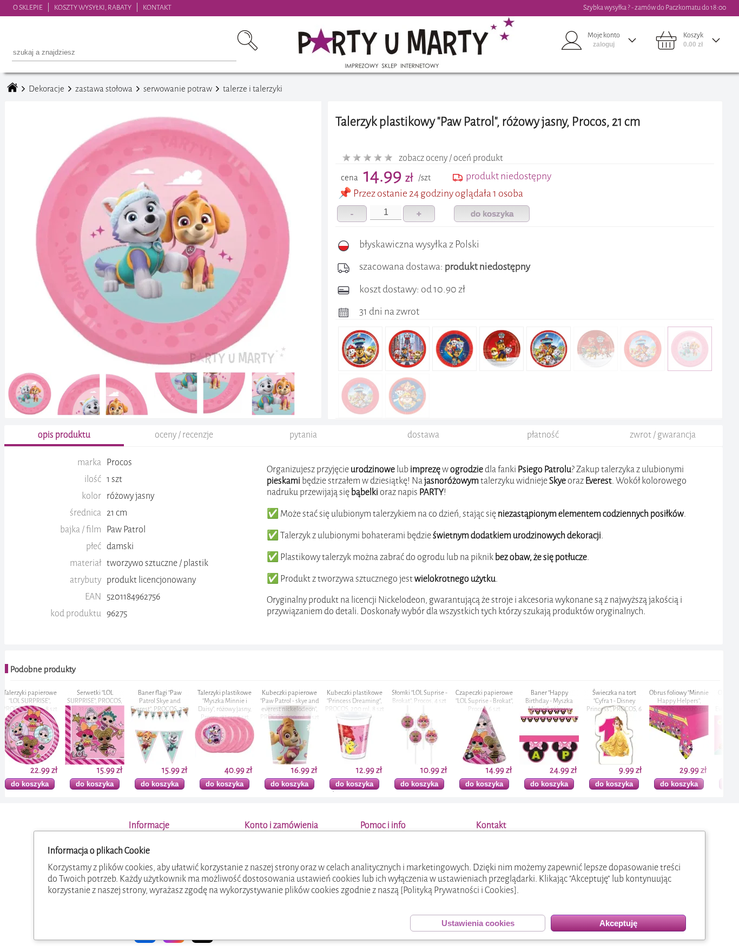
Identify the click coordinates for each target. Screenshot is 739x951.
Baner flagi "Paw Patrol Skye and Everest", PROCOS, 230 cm (99, 705)
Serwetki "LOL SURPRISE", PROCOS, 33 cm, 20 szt (34, 701)
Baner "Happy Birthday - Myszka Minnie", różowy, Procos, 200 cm (489, 705)
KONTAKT (157, 7)
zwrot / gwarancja (663, 434)
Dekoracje (46, 88)
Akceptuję (618, 923)
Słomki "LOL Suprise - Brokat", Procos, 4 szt (359, 697)
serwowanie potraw (177, 88)
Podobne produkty (43, 669)
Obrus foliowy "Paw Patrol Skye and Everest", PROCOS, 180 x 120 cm (683, 705)
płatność (543, 434)
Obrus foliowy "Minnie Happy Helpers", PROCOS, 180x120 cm (619, 701)
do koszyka (492, 213)
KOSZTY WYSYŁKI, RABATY (92, 7)
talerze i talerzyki (252, 88)
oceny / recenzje (184, 434)
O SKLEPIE (28, 7)
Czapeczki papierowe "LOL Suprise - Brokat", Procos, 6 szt (424, 701)
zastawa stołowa (104, 88)
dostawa (423, 434)
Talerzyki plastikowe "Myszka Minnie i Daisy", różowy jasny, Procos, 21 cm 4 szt (164, 705)
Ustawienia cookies (477, 923)
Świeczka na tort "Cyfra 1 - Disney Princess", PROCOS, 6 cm (554, 705)
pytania (303, 434)
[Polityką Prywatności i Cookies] (458, 890)
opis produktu (64, 434)
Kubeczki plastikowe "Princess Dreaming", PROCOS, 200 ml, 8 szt (294, 701)
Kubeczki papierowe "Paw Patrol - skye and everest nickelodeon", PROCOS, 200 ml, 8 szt (229, 705)
